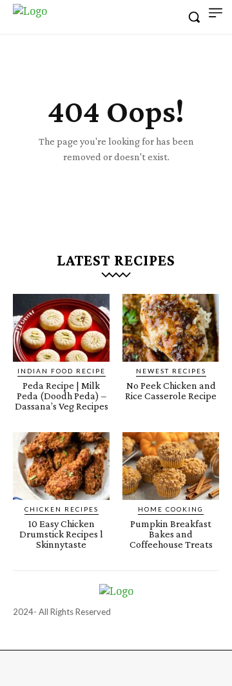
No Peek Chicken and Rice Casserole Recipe (171, 390)
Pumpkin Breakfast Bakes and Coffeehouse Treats (171, 534)
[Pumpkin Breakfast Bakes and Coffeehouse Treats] (170, 466)
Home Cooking (171, 509)
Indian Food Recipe (61, 371)
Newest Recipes (171, 371)
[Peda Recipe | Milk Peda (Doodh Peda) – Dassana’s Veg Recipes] (61, 328)
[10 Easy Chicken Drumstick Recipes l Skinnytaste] (61, 466)
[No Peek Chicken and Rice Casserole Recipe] (170, 328)
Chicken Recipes (61, 509)
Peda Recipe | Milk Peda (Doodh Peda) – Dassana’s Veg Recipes (61, 395)
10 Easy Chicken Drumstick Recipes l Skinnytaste (61, 534)
